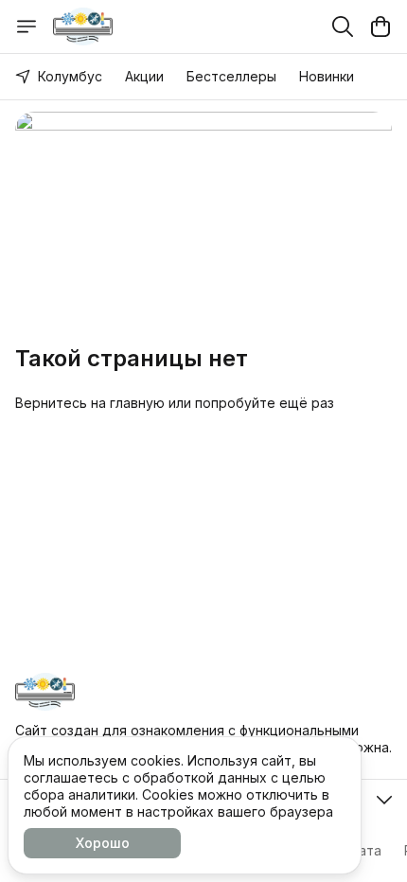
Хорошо (103, 843)
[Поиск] (342, 26)
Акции (144, 76)
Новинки (326, 76)
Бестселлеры (231, 76)
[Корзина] (380, 26)
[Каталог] (26, 26)
